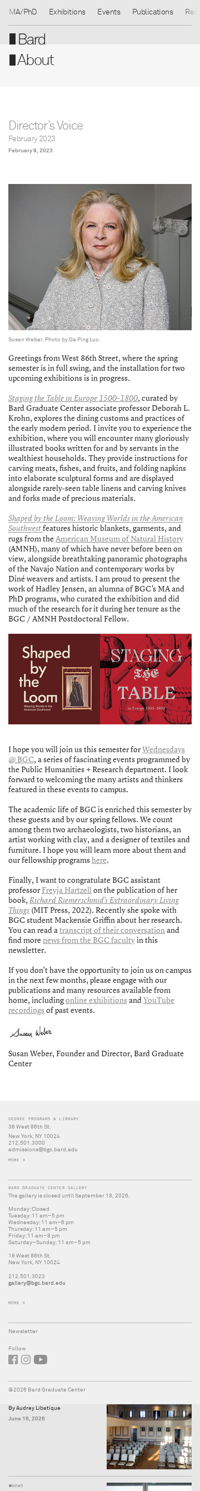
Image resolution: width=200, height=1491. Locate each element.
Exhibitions (67, 12)
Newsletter (23, 1331)
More (13, 1159)
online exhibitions (96, 1000)
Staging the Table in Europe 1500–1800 (73, 398)
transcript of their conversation (112, 930)
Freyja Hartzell (67, 889)
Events (108, 12)
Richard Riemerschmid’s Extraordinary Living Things (93, 905)
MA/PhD (23, 12)
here (99, 859)
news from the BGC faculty (89, 940)
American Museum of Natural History (119, 538)
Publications (152, 12)
